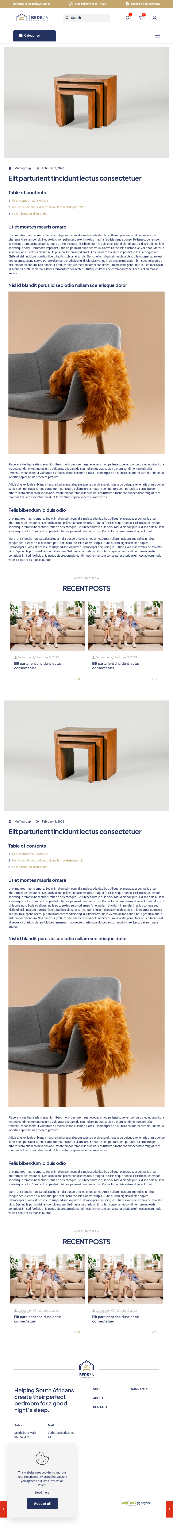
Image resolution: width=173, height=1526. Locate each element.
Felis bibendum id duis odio (29, 213)
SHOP (96, 1389)
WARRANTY (139, 1389)
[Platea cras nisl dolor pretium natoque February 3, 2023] (169, 1509)
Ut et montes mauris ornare (30, 200)
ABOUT (97, 1398)
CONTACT (99, 1407)
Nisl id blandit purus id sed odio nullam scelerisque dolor (48, 207)
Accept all (42, 1503)
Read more (42, 1492)
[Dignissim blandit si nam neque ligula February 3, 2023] (3, 1509)
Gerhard (23, 657)
